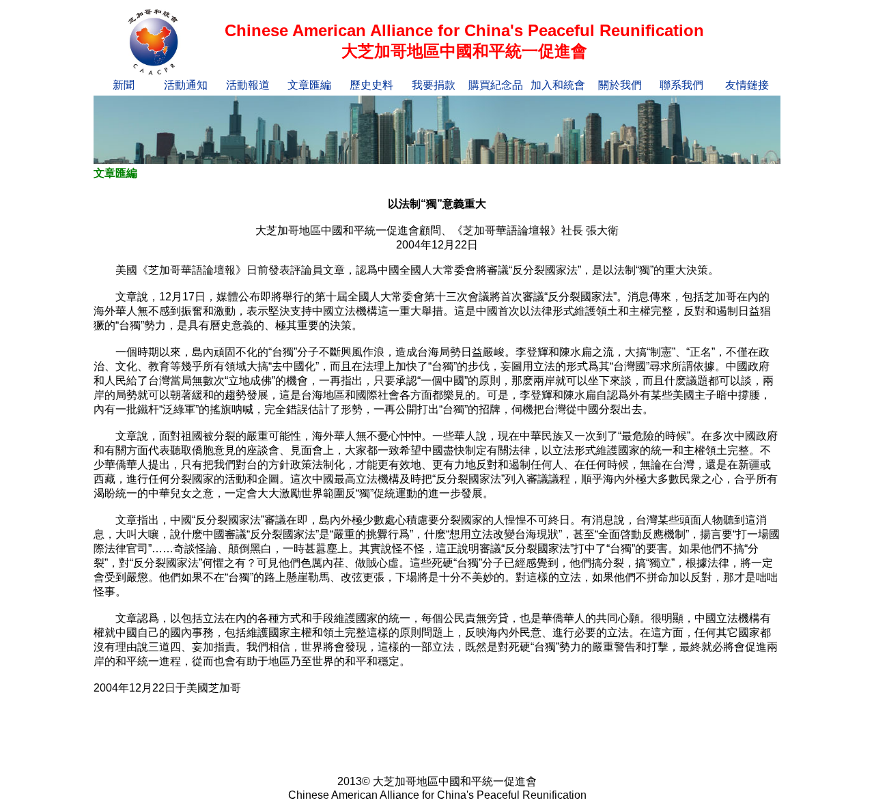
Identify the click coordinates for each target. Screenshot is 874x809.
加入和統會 (558, 85)
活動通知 (186, 85)
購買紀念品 (495, 85)
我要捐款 (433, 85)
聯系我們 (681, 85)
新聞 (124, 85)
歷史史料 (371, 85)
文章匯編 (309, 85)
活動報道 (248, 85)
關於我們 (620, 85)
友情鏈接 (747, 85)
